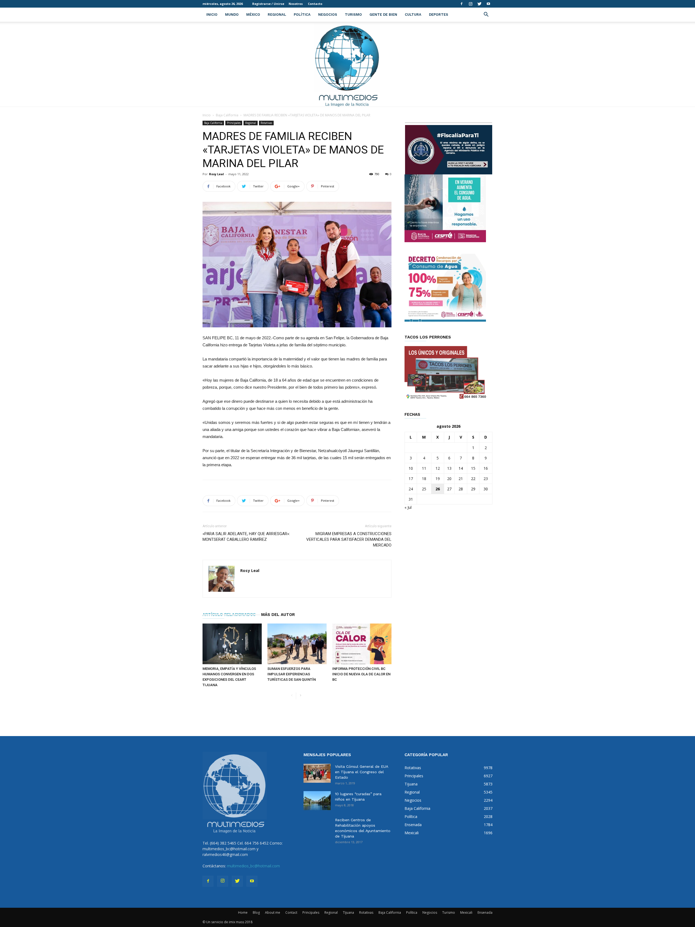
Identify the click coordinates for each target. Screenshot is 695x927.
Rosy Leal (216, 174)
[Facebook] (461, 4)
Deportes (438, 14)
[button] (485, 15)
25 (424, 488)
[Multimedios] (347, 64)
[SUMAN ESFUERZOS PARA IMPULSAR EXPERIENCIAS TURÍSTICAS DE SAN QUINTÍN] (297, 644)
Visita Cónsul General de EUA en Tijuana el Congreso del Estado (361, 771)
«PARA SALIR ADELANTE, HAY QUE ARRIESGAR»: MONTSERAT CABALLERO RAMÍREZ (246, 536)
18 (424, 478)
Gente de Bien (383, 14)
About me (272, 912)
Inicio (211, 14)
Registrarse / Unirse (268, 4)
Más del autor (278, 614)
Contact (291, 912)
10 (411, 468)
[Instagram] (470, 4)
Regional (277, 14)
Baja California (227, 115)
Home (243, 912)
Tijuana (348, 912)
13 (449, 468)
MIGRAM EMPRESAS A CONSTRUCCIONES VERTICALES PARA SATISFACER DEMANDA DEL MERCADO (348, 539)
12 (437, 468)
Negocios (327, 14)
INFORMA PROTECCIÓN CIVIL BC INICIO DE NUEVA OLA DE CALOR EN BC (361, 674)
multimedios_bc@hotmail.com (253, 865)
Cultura (413, 14)
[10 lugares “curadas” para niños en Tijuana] (317, 800)
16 (486, 468)
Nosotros (296, 4)
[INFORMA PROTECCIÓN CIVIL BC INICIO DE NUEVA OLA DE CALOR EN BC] (361, 644)
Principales (234, 123)
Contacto (315, 4)
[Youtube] (488, 4)
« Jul (408, 507)
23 (486, 478)
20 (449, 478)
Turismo (353, 14)
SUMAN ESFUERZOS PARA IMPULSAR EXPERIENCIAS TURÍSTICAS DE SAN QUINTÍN (291, 674)
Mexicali (466, 912)
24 (411, 488)
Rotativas (266, 123)
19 (437, 478)
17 (411, 478)
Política (302, 14)
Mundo (232, 14)
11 (424, 468)
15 (473, 468)
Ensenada (485, 912)
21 (461, 478)
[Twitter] (479, 4)
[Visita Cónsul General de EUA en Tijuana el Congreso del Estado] (317, 773)
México (253, 14)
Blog (256, 912)
